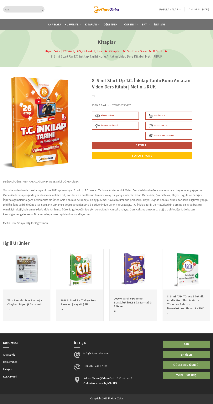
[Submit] (41, 9)
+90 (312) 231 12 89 (94, 366)
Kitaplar (91, 24)
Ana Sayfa (54, 24)
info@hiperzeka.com (96, 353)
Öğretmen (111, 24)
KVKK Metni (10, 376)
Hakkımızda (10, 362)
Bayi (144, 24)
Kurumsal (71, 24)
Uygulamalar (168, 9)
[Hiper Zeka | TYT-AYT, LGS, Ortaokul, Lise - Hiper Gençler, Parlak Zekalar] (107, 9)
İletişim (159, 24)
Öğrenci (130, 24)
